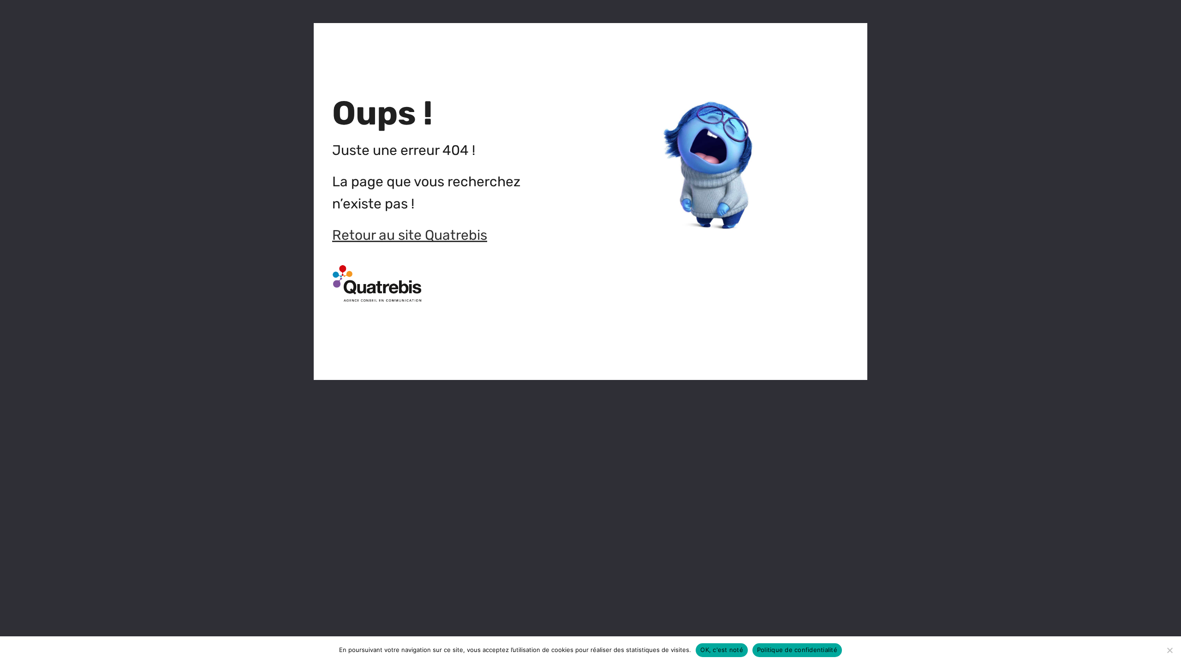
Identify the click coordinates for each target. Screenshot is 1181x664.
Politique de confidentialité (797, 649)
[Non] (1169, 650)
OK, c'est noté (721, 649)
